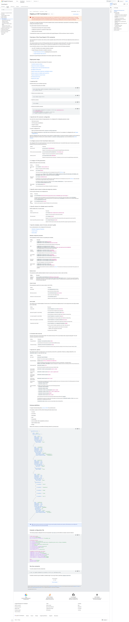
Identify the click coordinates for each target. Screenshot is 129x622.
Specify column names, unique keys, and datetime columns (42, 71)
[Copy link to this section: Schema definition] (41, 405)
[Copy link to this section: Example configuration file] (45, 530)
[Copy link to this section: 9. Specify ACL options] (41, 349)
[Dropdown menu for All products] (31, 1)
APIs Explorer (48, 610)
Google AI (50, 615)
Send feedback (76, 14)
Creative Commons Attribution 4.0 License (55, 586)
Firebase (36, 615)
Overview (3, 6)
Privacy (19, 619)
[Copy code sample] (79, 88)
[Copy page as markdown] (52, 14)
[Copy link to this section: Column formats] (37, 283)
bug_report (124, 4)
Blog (78, 605)
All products (28, 1)
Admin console (48, 605)
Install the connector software (37, 64)
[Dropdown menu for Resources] (38, 1)
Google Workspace (36, 11)
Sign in (127, 1)
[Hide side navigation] (12, 620)
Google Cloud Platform (43, 615)
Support (17, 6)
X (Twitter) (79, 608)
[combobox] (111, 1)
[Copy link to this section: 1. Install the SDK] (38, 81)
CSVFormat (61, 172)
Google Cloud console (49, 608)
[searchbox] (6, 9)
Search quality (34, 232)
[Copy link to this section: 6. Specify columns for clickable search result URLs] (54, 206)
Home (17, 1)
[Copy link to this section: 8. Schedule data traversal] (43, 333)
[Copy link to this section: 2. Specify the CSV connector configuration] (51, 117)
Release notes (17, 608)
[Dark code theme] (77, 88)
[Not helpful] (79, 11)
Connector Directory (24, 6)
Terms (16, 619)
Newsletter (79, 606)
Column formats (34, 230)
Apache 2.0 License (76, 586)
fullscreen (125, 4)
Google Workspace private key (39, 51)
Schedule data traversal (36, 76)
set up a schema (45, 407)
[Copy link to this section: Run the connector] (41, 566)
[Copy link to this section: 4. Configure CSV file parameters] (46, 160)
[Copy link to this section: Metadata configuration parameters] (44, 235)
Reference (12, 6)
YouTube (79, 610)
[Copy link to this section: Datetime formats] (37, 271)
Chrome (32, 615)
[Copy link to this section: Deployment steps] (41, 59)
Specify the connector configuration (38, 65)
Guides (7, 6)
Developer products (18, 606)
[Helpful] (77, 11)
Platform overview (18, 605)
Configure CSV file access (36, 69)
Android (27, 615)
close (127, 4)
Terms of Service (17, 611)
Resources (35, 1)
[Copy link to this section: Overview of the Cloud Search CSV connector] (56, 37)
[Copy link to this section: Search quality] (36, 301)
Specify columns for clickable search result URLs (40, 73)
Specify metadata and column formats (38, 74)
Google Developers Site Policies (37, 587)
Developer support (18, 610)
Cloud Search (22, 1)
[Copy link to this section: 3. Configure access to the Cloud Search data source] (55, 141)
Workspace (10, 1)
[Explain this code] (76, 88)
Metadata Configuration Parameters (38, 229)
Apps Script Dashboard (50, 606)
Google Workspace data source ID (40, 53)
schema (56, 266)
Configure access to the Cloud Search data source (40, 67)
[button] (6, 14)
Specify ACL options (35, 78)
